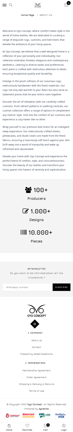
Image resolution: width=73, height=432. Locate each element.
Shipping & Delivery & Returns (36, 383)
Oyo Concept (34, 404)
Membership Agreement (36, 370)
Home (9, 429)
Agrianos (44, 408)
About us (36, 340)
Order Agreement (36, 377)
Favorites (27, 429)
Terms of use (36, 390)
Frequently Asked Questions (36, 353)
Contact (36, 347)
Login (64, 429)
